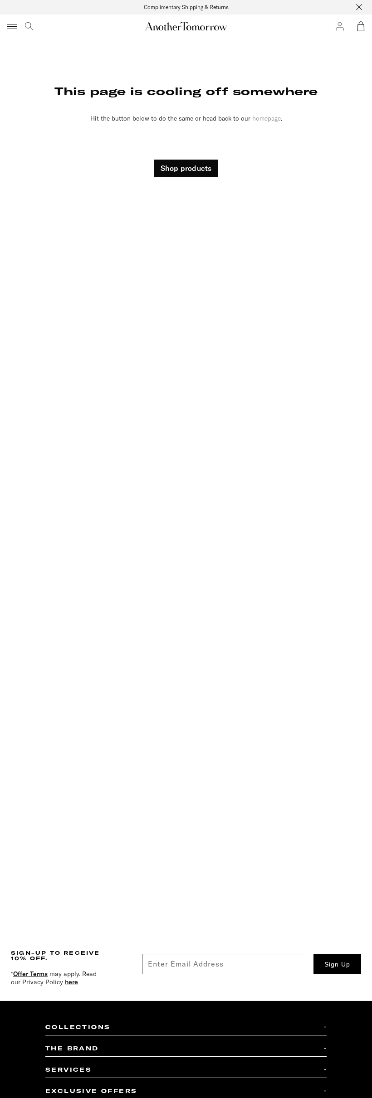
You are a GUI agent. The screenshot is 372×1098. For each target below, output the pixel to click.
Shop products (186, 168)
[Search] (29, 26)
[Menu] (12, 26)
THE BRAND (72, 1048)
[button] (361, 26)
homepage (266, 118)
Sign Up (337, 964)
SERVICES (68, 1069)
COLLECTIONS (77, 1027)
